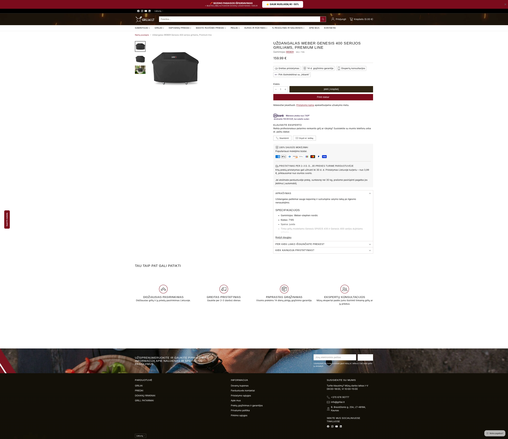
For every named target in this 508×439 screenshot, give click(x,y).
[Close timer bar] (505, 4)
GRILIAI (139, 385)
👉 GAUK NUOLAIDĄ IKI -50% (282, 4)
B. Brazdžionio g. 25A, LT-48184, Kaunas (348, 409)
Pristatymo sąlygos (241, 395)
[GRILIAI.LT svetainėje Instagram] (142, 11)
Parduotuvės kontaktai (243, 390)
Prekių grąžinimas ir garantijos (247, 405)
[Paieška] (323, 19)
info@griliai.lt (338, 402)
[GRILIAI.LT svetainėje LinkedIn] (149, 11)
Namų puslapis (142, 35)
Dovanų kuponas (240, 385)
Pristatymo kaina (305, 105)
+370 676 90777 (340, 397)
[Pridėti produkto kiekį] (285, 89)
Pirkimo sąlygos (239, 415)
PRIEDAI (139, 390)
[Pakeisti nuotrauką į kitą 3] (140, 70)
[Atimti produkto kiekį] (275, 89)
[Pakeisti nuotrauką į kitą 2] (140, 58)
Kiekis (276, 84)
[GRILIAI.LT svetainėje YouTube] (145, 11)
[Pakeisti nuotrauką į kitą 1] (140, 46)
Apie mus (236, 400)
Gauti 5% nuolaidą (7, 219)
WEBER (290, 52)
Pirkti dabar (323, 97)
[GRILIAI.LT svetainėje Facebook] (138, 11)
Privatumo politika (240, 410)
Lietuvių (158, 11)
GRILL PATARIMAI (144, 400)
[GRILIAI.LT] (145, 19)
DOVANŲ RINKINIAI (145, 395)
